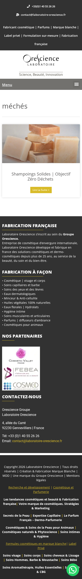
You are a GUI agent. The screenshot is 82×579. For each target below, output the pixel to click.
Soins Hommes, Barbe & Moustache (32, 560)
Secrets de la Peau (16, 515)
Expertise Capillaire (47, 515)
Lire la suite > (41, 190)
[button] (76, 84)
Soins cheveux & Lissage (61, 555)
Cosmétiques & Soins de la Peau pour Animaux (40, 527)
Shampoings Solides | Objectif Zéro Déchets (41, 176)
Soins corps (32, 555)
